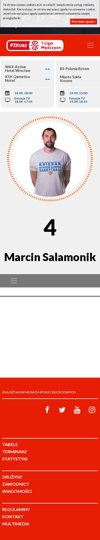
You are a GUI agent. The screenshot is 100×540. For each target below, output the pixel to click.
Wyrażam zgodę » (83, 21)
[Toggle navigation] (90, 45)
